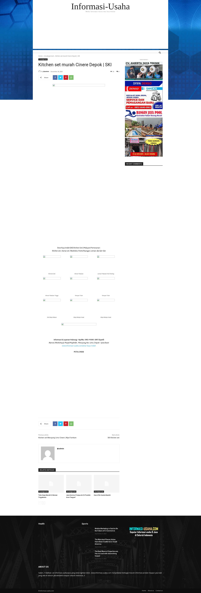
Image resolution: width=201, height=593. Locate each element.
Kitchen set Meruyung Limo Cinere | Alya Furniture (57, 438)
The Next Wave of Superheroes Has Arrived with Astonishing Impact (106, 553)
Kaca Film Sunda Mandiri (102, 495)
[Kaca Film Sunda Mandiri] (106, 484)
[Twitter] (60, 77)
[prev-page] (39, 502)
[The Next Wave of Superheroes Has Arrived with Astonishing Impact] (87, 554)
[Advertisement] (100, 32)
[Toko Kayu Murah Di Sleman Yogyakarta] (51, 484)
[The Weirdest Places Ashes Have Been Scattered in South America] (87, 542)
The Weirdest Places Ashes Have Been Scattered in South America (106, 542)
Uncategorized (49, 56)
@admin (46, 71)
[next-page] (43, 502)
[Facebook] (55, 77)
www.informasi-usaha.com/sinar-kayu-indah (79, 346)
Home (40, 56)
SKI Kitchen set (113, 438)
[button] (160, 53)
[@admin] (39, 71)
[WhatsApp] (71, 77)
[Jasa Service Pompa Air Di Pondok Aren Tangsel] (79, 484)
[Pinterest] (66, 77)
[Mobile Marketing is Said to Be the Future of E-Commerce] (87, 531)
